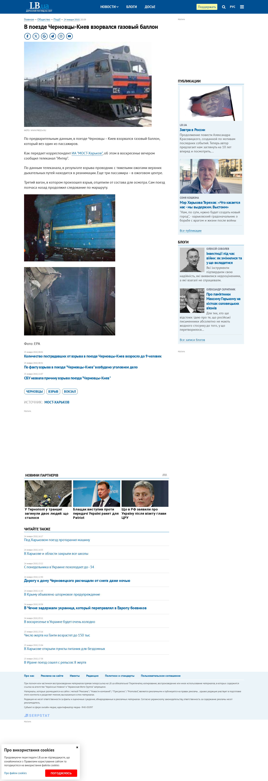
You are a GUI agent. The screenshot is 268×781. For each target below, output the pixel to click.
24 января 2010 (71, 19)
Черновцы (34, 391)
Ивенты (75, 675)
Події (57, 19)
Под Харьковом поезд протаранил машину (57, 539)
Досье (150, 7)
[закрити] (77, 747)
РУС (232, 7)
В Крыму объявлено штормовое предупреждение (62, 594)
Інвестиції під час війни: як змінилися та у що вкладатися (224, 258)
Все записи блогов (192, 340)
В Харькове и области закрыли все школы (56, 553)
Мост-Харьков (56, 402)
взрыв (53, 391)
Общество (43, 19)
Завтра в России (192, 129)
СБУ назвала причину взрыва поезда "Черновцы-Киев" (67, 378)
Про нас (29, 675)
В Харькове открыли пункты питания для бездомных (64, 648)
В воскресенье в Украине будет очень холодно (59, 621)
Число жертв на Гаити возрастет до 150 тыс (57, 635)
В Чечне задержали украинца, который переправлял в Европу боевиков (85, 607)
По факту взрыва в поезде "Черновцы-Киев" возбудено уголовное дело (81, 367)
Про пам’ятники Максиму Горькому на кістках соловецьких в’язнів (223, 301)
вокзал (70, 391)
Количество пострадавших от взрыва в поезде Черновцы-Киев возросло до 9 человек (93, 356)
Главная (29, 19)
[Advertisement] (96, 438)
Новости (108, 7)
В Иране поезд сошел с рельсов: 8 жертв (55, 662)
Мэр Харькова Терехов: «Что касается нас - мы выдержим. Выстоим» (210, 204)
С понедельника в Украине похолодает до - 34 (59, 567)
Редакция (92, 675)
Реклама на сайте (52, 675)
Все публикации (190, 231)
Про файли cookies (15, 773)
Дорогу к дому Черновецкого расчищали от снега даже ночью (77, 580)
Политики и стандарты (119, 675)
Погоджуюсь (61, 773)
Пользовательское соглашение (160, 675)
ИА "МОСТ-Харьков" (87, 153)
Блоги (131, 7)
